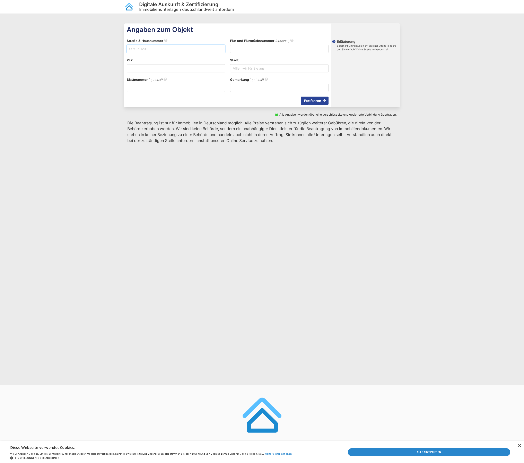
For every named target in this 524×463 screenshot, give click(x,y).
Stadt (234, 60)
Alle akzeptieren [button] (429, 452)
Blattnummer (145, 80)
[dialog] (262, 452)
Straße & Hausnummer (145, 41)
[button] (151, 458)
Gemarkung (247, 80)
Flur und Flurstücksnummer (259, 41)
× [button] (519, 445)
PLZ (130, 60)
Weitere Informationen (278, 453)
